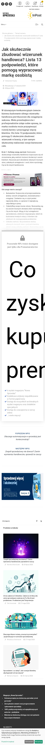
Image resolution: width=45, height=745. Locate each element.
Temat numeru (20, 33)
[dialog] (22, 736)
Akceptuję (38, 742)
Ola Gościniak (11, 603)
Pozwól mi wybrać (8, 742)
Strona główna (7, 33)
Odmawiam (29, 742)
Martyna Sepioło (12, 676)
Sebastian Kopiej (11, 81)
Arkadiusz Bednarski (14, 639)
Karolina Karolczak (13, 564)
